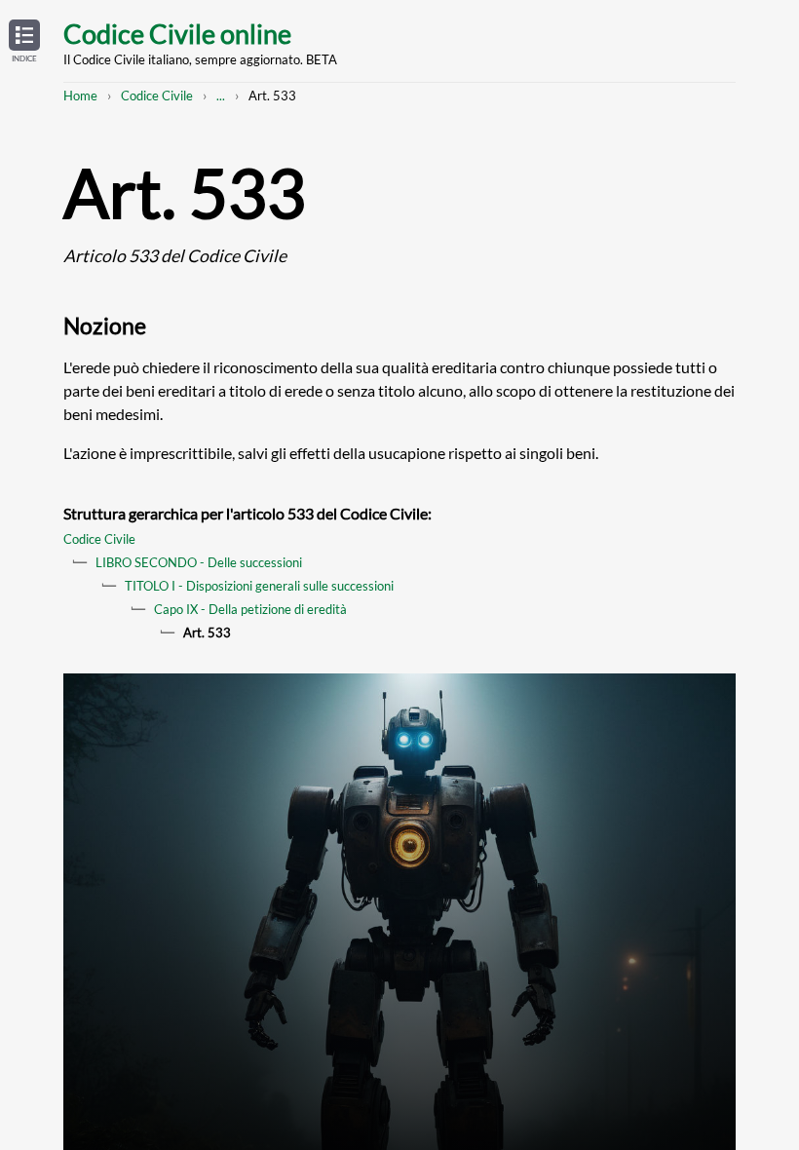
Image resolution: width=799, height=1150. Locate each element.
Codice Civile (157, 95)
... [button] (220, 95)
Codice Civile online (177, 34)
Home (80, 95)
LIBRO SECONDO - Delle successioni (198, 562)
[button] (24, 42)
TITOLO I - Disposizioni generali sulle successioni (259, 586)
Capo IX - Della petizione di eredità (250, 609)
